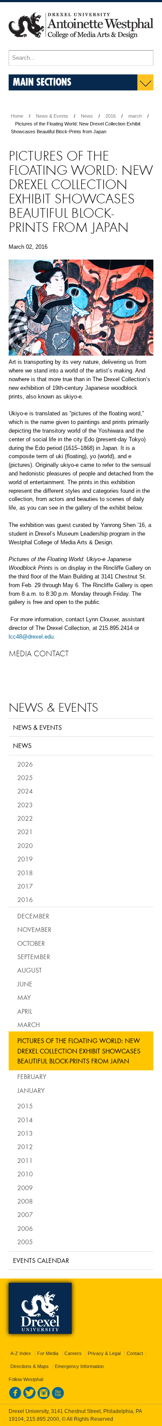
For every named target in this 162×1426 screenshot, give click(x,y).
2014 (25, 1119)
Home (17, 116)
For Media (47, 1353)
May (24, 997)
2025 (25, 777)
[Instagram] (43, 1397)
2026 (25, 764)
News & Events (52, 116)
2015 (25, 1106)
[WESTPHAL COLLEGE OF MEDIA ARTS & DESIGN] (81, 46)
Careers (73, 1353)
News (87, 116)
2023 (25, 804)
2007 (25, 1214)
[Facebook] (15, 1397)
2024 (25, 791)
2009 (25, 1187)
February (31, 1076)
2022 (25, 818)
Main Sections (42, 81)
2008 (25, 1201)
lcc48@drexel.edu (31, 636)
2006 (25, 1228)
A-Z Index (20, 1353)
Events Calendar (41, 1260)
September (33, 956)
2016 (110, 116)
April (24, 1011)
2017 (25, 886)
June (24, 984)
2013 (25, 1133)
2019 (25, 858)
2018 (25, 872)
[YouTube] (57, 1397)
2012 (25, 1146)
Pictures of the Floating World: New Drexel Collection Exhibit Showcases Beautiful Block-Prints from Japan (78, 1050)
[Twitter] (29, 1397)
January (30, 1090)
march (135, 116)
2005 (25, 1241)
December (33, 916)
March (28, 1024)
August (29, 970)
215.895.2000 (42, 1419)
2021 (25, 831)
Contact (135, 1353)
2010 (25, 1173)
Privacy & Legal (104, 1353)
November (34, 929)
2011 (25, 1160)
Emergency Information (79, 1366)
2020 (25, 845)
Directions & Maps (29, 1366)
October (31, 943)
